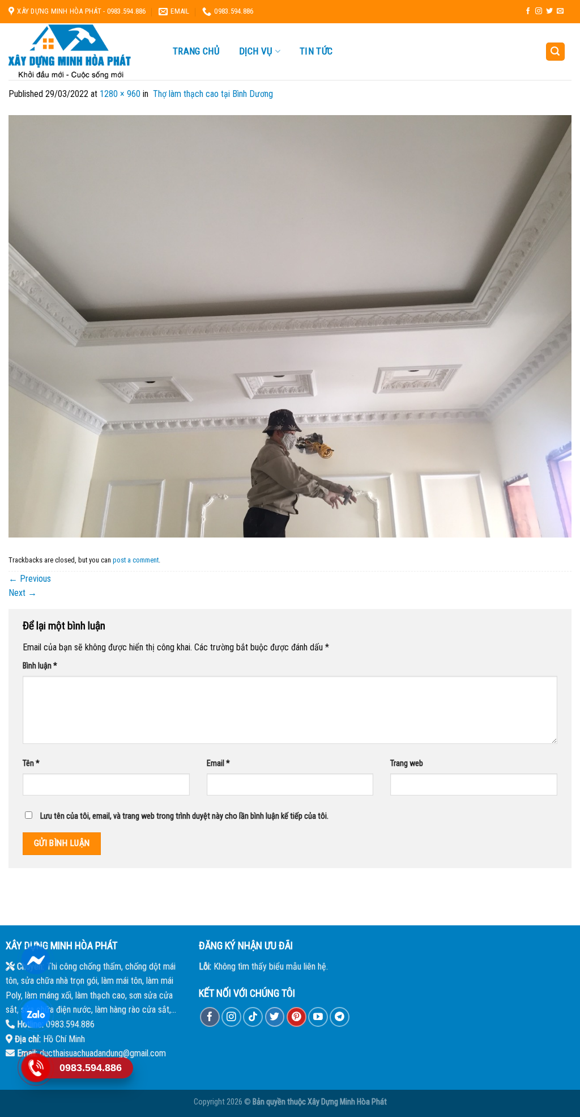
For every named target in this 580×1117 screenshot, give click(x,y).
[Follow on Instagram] (538, 11)
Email (218, 763)
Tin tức (316, 51)
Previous (29, 578)
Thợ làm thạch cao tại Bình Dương (212, 93)
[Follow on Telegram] (339, 1017)
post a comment (136, 560)
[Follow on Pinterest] (296, 1017)
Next (22, 592)
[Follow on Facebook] (527, 11)
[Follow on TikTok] (253, 1017)
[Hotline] (35, 1068)
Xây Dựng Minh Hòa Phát (347, 1102)
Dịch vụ (255, 51)
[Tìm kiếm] (555, 52)
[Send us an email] (560, 11)
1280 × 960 (120, 93)
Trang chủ (196, 51)
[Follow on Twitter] (549, 11)
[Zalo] (35, 1014)
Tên (31, 763)
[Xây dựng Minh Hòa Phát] (79, 51)
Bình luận (40, 666)
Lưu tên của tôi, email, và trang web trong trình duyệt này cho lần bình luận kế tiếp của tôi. (184, 816)
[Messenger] (35, 960)
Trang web (406, 763)
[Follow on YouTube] (318, 1017)
